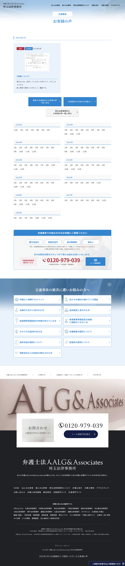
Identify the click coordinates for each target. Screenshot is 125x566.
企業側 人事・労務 (103, 515)
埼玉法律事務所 (60, 508)
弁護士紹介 (77, 488)
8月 (103, 130)
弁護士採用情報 (34, 492)
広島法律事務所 (60, 511)
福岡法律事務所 (73, 511)
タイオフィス (85, 511)
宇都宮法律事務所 (45, 508)
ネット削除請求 (75, 515)
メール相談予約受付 (80, 434)
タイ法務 (17, 518)
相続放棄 (45, 515)
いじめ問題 (26, 518)
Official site (18, 508)
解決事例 (47, 492)
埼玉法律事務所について (60, 488)
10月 (72, 134)
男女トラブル (63, 515)
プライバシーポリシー (62, 545)
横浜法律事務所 (87, 508)
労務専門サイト (59, 492)
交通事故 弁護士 (98, 511)
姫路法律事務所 (46, 511)
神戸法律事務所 (33, 511)
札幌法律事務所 (31, 508)
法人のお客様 (27, 488)
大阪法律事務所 (19, 511)
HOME (17, 488)
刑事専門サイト (75, 492)
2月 (26, 130)
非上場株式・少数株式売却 (50, 518)
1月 (21, 130)
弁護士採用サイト (89, 515)
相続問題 (36, 515)
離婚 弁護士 (18, 515)
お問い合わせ (19, 492)
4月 (37, 130)
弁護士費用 (89, 488)
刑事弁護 (27, 515)
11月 (78, 134)
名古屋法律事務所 (101, 508)
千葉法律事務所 (73, 508)
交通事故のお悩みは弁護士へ (80, 101)
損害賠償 (53, 515)
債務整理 (35, 518)
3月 (32, 130)
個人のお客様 (41, 488)
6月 (48, 130)
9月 (65, 134)
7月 (98, 130)
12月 (16, 130)
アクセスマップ (103, 488)
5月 (43, 130)
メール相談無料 (95, 263)
